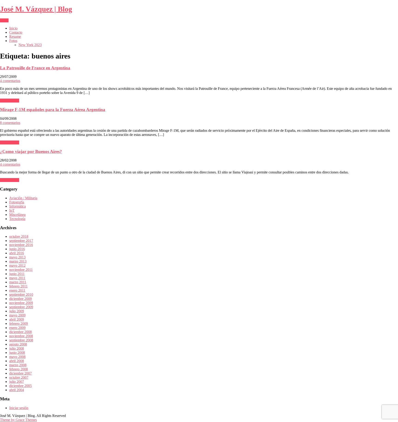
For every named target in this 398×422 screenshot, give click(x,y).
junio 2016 (17, 249)
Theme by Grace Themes (18, 420)
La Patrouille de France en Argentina (35, 67)
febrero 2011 (18, 286)
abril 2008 (16, 361)
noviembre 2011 (21, 270)
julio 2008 (16, 348)
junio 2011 (17, 274)
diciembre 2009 (20, 299)
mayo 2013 (17, 257)
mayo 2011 (17, 278)
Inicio (13, 28)
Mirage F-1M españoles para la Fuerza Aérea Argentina (52, 109)
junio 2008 (17, 353)
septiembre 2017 (21, 241)
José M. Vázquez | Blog (36, 9)
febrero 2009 (18, 323)
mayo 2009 (17, 315)
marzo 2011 (17, 282)
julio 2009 (16, 311)
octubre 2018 (18, 236)
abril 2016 (16, 253)
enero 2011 (17, 290)
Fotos (13, 41)
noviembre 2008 (21, 336)
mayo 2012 (17, 265)
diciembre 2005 (20, 386)
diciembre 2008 (20, 332)
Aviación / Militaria (23, 198)
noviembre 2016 (21, 245)
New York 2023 (30, 45)
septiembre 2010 (21, 294)
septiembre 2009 (21, 307)
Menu (4, 20)
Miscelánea (17, 215)
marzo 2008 (17, 365)
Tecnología (17, 219)
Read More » (9, 101)
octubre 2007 (18, 377)
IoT (12, 210)
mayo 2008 (17, 357)
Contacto (15, 32)
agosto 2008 (18, 344)
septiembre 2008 (21, 340)
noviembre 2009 (21, 303)
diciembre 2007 (20, 373)
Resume (15, 36)
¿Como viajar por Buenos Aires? (31, 151)
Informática (17, 206)
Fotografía (16, 202)
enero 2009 (17, 328)
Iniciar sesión (18, 408)
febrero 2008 (18, 369)
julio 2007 (16, 382)
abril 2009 (16, 319)
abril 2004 (16, 390)
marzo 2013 (17, 261)
